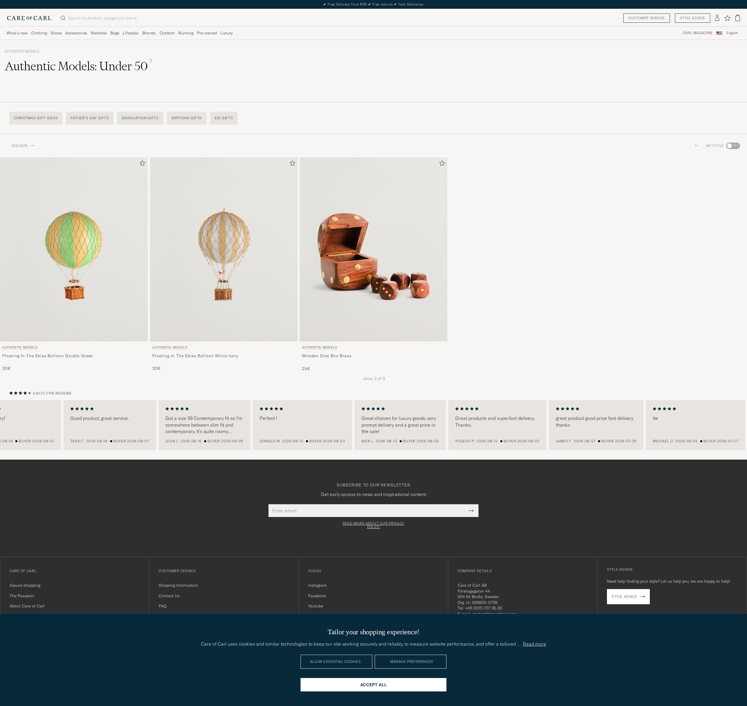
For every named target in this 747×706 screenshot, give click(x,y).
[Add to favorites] (141, 164)
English (732, 33)
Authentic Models (22, 51)
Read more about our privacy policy (373, 525)
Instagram (317, 585)
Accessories (76, 33)
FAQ (162, 606)
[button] (695, 146)
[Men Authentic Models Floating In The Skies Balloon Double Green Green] (74, 249)
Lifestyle (130, 33)
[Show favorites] (727, 18)
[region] (373, 425)
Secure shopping (25, 585)
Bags (114, 33)
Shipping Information (178, 585)
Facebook (317, 595)
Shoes (56, 33)
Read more (534, 644)
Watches (99, 33)
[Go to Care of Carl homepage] (29, 18)
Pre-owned (207, 33)
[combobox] (732, 33)
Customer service (646, 18)
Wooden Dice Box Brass (327, 355)
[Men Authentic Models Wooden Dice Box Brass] (373, 249)
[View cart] (737, 18)
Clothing (39, 33)
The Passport (22, 595)
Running (185, 33)
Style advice (692, 18)
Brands (149, 33)
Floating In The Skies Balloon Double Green (47, 355)
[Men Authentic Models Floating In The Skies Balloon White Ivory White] (224, 249)
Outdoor (167, 33)
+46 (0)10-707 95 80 (483, 608)
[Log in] (717, 18)
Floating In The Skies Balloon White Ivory (195, 355)
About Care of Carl (27, 606)
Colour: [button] (20, 145)
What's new (17, 33)
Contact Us (169, 595)
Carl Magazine (698, 33)
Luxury (226, 33)
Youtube (315, 606)
